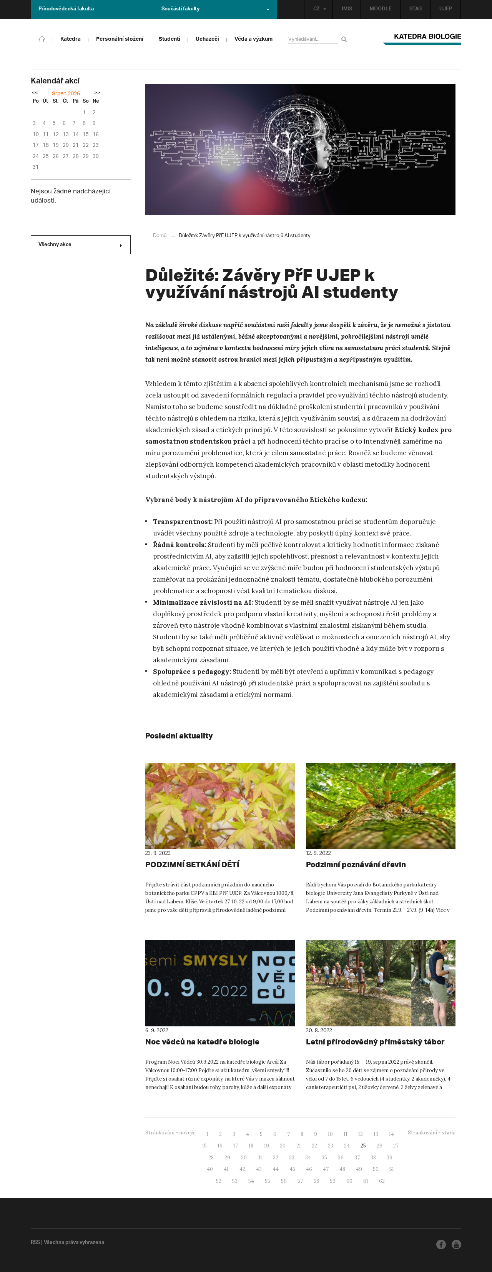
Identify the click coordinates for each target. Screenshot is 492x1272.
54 (251, 1181)
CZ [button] (316, 10)
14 (391, 1134)
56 (284, 1181)
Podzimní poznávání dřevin (356, 864)
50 (376, 1169)
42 (242, 1169)
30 (244, 1157)
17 (235, 1145)
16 (220, 1145)
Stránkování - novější (170, 1132)
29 (227, 1157)
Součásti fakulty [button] (180, 10)
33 (291, 1157)
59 (333, 1181)
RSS (35, 1243)
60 (349, 1181)
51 (391, 1169)
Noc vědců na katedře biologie (202, 1041)
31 (260, 1157)
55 (267, 1181)
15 (204, 1145)
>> (97, 93)
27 (396, 1145)
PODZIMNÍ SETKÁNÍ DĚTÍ (192, 864)
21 (298, 1145)
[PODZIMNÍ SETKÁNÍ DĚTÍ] (220, 806)
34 (308, 1157)
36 (341, 1157)
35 (324, 1157)
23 (330, 1145)
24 (347, 1145)
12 (360, 1134)
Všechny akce (54, 245)
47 (326, 1169)
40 (210, 1169)
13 (376, 1134)
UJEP (445, 10)
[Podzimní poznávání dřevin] (381, 806)
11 (345, 1134)
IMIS (347, 10)
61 (365, 1181)
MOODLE (381, 10)
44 (276, 1169)
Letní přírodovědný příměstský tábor (375, 1041)
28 (211, 1157)
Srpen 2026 (66, 94)
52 (218, 1181)
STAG (415, 10)
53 (235, 1181)
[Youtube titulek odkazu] (456, 1244)
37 (357, 1157)
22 (314, 1145)
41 (226, 1169)
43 (259, 1169)
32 (275, 1157)
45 (292, 1169)
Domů (159, 235)
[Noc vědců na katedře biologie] (220, 983)
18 (251, 1145)
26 (379, 1145)
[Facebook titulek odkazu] (441, 1244)
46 (309, 1169)
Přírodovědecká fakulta (66, 10)
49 (359, 1169)
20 (283, 1145)
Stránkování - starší (431, 1132)
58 (316, 1181)
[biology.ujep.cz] (41, 38)
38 (373, 1157)
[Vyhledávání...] (345, 39)
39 (389, 1157)
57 (300, 1181)
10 (330, 1134)
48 (342, 1169)
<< (35, 93)
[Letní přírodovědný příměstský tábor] (381, 983)
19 (266, 1145)
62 (382, 1181)
